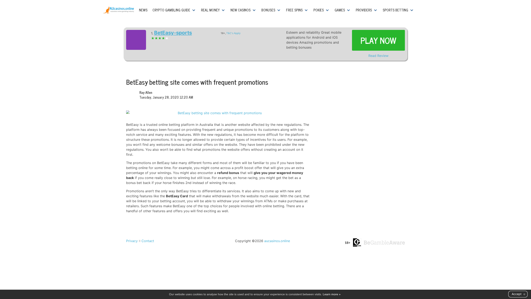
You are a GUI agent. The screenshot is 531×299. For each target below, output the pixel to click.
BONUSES (268, 10)
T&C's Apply (233, 33)
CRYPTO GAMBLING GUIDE (171, 10)
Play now (378, 40)
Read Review (378, 56)
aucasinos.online (277, 241)
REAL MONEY (210, 10)
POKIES (318, 10)
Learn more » (332, 294)
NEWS (143, 10)
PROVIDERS (364, 10)
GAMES (340, 10)
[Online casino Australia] (118, 10)
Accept (516, 294)
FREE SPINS (294, 10)
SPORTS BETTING (395, 10)
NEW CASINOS (240, 10)
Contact (147, 241)
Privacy (132, 241)
